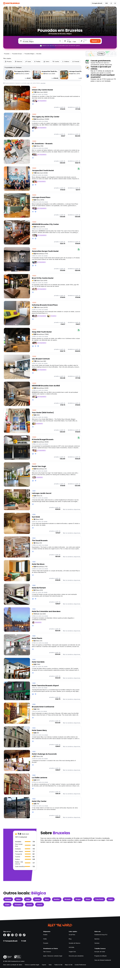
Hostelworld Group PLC (100, 934)
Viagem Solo (72, 951)
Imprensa (96, 939)
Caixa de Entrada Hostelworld (102, 960)
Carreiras (96, 943)
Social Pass (72, 934)
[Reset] (60, 41)
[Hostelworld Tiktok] (24, 935)
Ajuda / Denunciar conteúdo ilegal (52, 956)
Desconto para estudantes (76, 956)
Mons (47, 899)
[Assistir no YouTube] (16, 935)
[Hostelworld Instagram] (12, 935)
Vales (50, 964)
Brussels (68, 899)
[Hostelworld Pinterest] (20, 935)
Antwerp (8, 899)
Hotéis (45, 939)
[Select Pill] (111, 3)
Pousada (45, 943)
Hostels (45, 934)
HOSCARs (71, 947)
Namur (18, 899)
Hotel (34, 490)
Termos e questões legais (32, 964)
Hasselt (29, 904)
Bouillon (57, 899)
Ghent (88, 899)
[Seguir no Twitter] (8, 935)
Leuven (37, 899)
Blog (70, 939)
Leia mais (43, 83)
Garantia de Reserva (74, 943)
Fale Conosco (47, 951)
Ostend (39, 904)
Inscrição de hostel (99, 951)
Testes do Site (58, 964)
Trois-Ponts (99, 899)
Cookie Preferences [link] (80, 964)
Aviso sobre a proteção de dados (12, 964)
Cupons (44, 964)
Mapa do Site (68, 964)
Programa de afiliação (100, 956)
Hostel (34, 87)
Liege (28, 899)
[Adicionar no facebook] (4, 935)
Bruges (78, 899)
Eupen (110, 899)
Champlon (18, 904)
